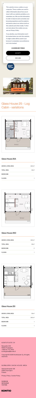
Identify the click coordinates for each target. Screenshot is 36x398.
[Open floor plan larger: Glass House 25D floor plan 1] (18, 208)
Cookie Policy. (15, 376)
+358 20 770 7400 (8, 349)
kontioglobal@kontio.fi (9, 351)
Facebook (5, 381)
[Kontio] (18, 390)
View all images (18, 89)
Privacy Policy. (6, 376)
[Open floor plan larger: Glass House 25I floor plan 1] (18, 282)
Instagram (5, 383)
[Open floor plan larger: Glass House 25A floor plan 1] (18, 134)
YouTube (4, 385)
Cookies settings (18, 48)
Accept (18, 53)
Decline (18, 58)
